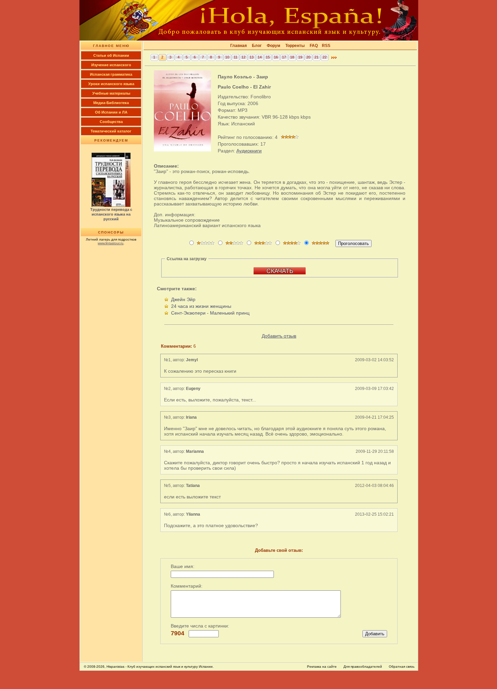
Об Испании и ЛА (111, 112)
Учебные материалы (111, 93)
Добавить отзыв (279, 336)
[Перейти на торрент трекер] (280, 273)
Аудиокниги (249, 150)
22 (325, 57)
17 (284, 57)
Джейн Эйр (183, 299)
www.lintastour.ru (110, 243)
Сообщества (111, 122)
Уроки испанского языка (111, 84)
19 (300, 57)
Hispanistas (115, 666)
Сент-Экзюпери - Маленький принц (210, 313)
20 (308, 57)
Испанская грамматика (111, 74)
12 (243, 57)
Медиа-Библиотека (111, 103)
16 (276, 57)
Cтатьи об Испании (111, 55)
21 (316, 57)
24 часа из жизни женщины (201, 306)
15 (268, 57)
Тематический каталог (111, 131)
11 (235, 57)
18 (292, 57)
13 (252, 57)
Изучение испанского (111, 65)
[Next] (334, 59)
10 (227, 57)
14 (260, 57)
